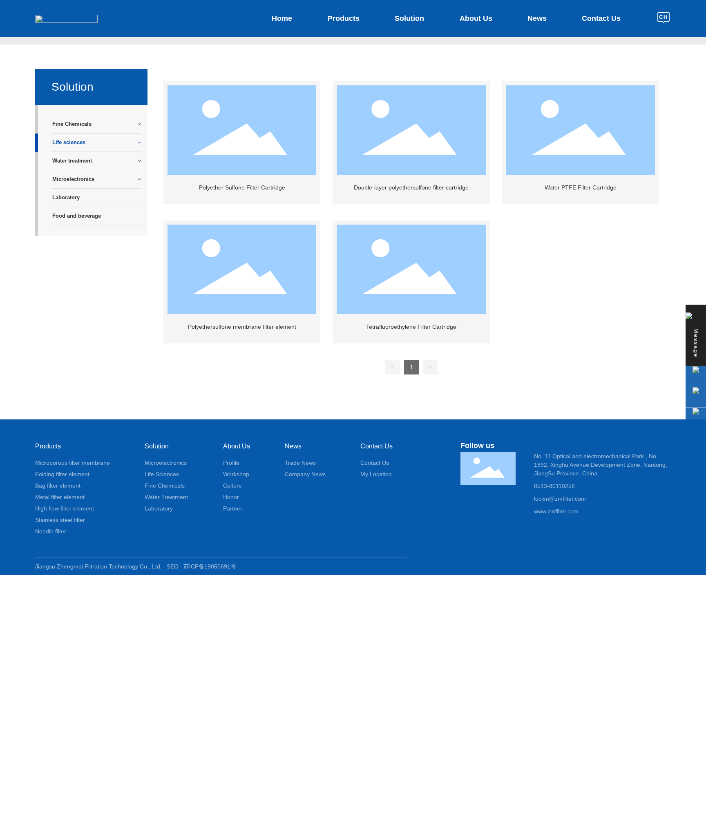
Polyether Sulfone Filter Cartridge (242, 187)
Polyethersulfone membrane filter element (242, 326)
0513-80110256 (554, 486)
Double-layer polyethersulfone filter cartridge (411, 187)
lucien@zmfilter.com (560, 498)
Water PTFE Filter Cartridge (581, 187)
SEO (173, 566)
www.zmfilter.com (556, 511)
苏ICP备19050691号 (209, 566)
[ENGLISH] (664, 18)
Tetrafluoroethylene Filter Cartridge (411, 326)
